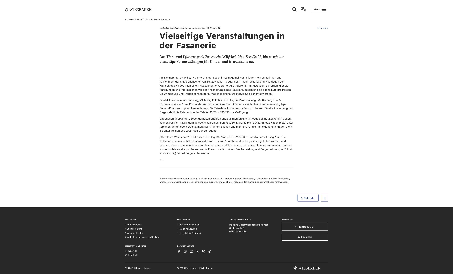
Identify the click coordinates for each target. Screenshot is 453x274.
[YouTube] (191, 251)
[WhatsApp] (210, 251)
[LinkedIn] (197, 251)
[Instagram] (185, 251)
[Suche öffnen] (294, 9)
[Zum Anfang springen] (324, 198)
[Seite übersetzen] (303, 9)
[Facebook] (179, 251)
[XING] (203, 251)
